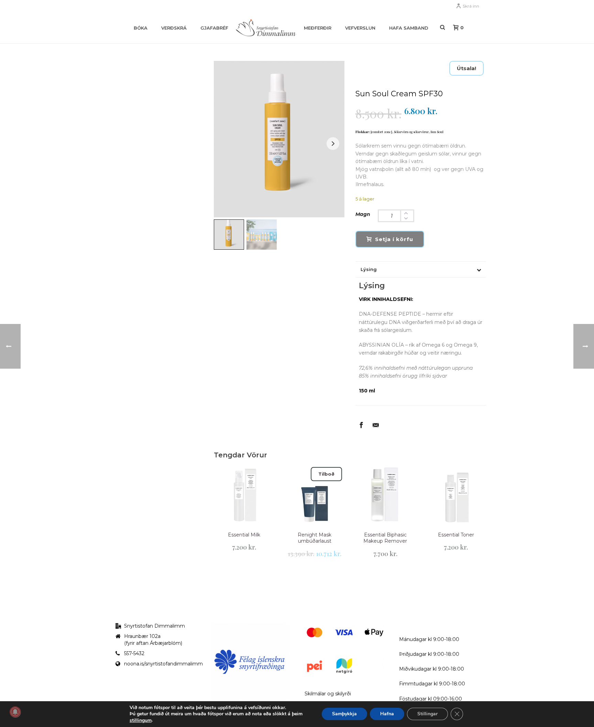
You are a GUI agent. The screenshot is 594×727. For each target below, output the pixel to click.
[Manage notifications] (15, 711)
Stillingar (427, 714)
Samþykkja (344, 714)
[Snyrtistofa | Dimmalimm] (266, 27)
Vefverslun (360, 28)
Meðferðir (317, 28)
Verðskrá (174, 28)
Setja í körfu (394, 239)
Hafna (387, 714)
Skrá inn (471, 6)
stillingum (141, 720)
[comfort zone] (381, 131)
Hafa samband (408, 28)
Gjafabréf (214, 28)
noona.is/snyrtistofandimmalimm (163, 664)
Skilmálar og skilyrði (328, 694)
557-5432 (134, 653)
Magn (362, 214)
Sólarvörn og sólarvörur (411, 131)
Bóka (140, 28)
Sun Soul (436, 131)
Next (333, 143)
